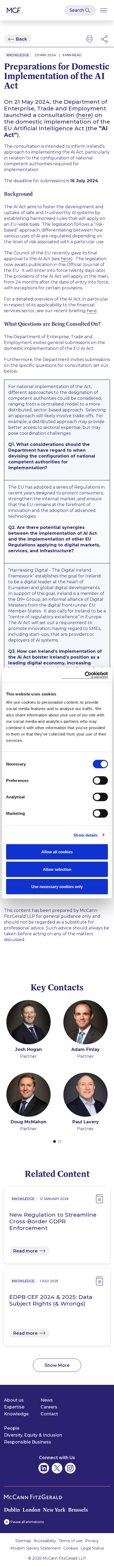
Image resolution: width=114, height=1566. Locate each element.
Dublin (12, 1509)
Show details (85, 835)
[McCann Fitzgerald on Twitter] (57, 1468)
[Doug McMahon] (28, 1095)
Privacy (92, 1540)
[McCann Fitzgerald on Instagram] (70, 1468)
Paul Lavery (85, 1121)
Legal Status (92, 1548)
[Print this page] (89, 39)
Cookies (70, 1548)
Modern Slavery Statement (35, 1548)
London (31, 1509)
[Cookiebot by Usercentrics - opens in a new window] (85, 675)
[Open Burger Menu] (103, 10)
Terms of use (70, 1540)
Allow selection (57, 869)
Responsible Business (27, 1442)
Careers (49, 1407)
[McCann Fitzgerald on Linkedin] (43, 1468)
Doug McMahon (28, 1121)
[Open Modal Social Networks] (104, 39)
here (84, 115)
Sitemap (23, 1540)
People (11, 1428)
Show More (57, 1365)
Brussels (78, 1509)
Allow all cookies (57, 852)
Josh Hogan (28, 1049)
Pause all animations (27, 1522)
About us (14, 1400)
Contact (49, 1413)
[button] (54, 1141)
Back (21, 39)
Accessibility (45, 1540)
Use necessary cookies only (57, 886)
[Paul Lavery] (85, 1095)
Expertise (14, 1407)
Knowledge (16, 1413)
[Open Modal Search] (80, 10)
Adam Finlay (85, 1049)
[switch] (100, 780)
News (47, 1400)
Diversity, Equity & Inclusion (33, 1435)
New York (54, 1509)
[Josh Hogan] (28, 1022)
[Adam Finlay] (85, 1022)
